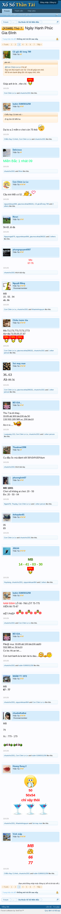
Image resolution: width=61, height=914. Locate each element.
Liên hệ (48, 907)
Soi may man (19, 363)
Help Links (32, 11)
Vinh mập (17, 834)
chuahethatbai (19, 713)
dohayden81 (18, 514)
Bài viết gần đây (26, 15)
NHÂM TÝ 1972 (20, 676)
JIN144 (16, 548)
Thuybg (15, 504)
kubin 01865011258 (22, 104)
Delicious (17, 150)
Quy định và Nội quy (52, 910)
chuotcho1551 (25, 93)
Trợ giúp (56, 907)
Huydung (7, 582)
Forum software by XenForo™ (12, 910)
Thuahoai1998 (19, 447)
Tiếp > (39, 44)
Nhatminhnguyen (38, 309)
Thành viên (19, 11)
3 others (52, 236)
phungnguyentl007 (22, 249)
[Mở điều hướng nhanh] (57, 22)
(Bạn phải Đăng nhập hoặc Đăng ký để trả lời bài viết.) (38, 883)
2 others (43, 582)
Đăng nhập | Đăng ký (48, 2)
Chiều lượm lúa (20, 320)
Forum (7, 11)
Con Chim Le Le (10, 93)
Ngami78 (7, 504)
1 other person (49, 434)
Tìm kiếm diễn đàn (10, 15)
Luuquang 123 (9, 434)
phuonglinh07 (19, 478)
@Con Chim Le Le (13, 67)
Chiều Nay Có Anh (11, 139)
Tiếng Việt (5, 907)
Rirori (21, 171)
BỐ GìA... (17, 402)
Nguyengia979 (9, 236)
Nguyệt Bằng (19, 283)
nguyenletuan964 (10, 204)
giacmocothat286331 (26, 204)
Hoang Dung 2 (19, 766)
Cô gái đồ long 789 (22, 52)
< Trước (5, 44)
